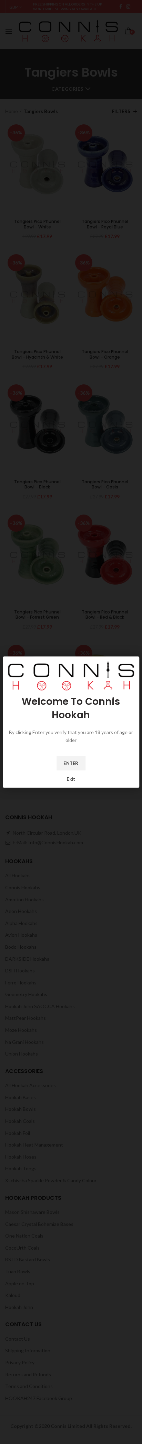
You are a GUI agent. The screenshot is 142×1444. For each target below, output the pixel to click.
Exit (71, 779)
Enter (71, 763)
